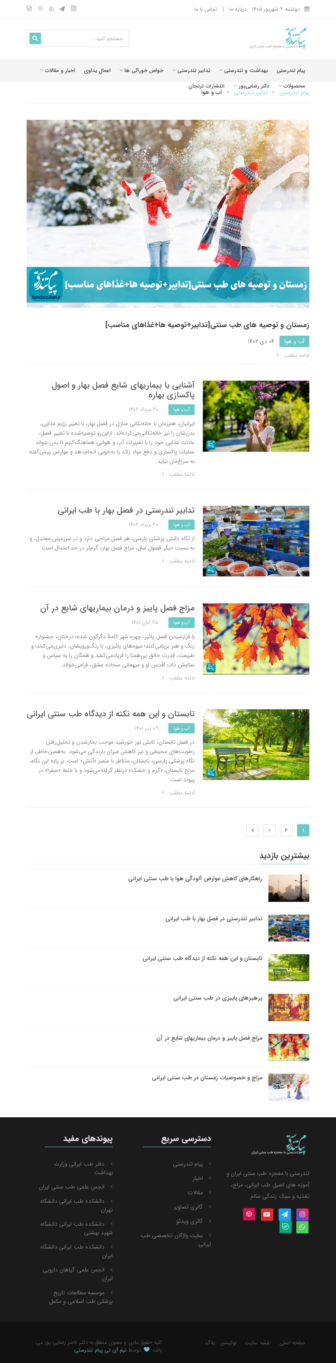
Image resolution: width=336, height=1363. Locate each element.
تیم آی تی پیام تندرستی (100, 1350)
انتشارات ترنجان (206, 86)
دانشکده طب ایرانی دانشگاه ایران (76, 1251)
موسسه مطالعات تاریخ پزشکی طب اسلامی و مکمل (81, 1297)
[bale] (29, 9)
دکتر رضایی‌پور (253, 86)
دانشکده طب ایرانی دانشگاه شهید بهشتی (76, 1228)
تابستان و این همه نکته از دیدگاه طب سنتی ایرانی (111, 714)
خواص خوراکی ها (143, 70)
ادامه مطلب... (294, 355)
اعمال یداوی (97, 70)
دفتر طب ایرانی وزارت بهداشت (83, 1168)
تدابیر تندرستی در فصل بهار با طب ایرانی (126, 510)
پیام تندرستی (291, 70)
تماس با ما (205, 9)
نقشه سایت (257, 1342)
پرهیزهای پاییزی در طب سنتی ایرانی (217, 997)
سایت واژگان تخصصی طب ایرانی (176, 1240)
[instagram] (74, 9)
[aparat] (40, 9)
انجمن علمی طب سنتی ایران (71, 1186)
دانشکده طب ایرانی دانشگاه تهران (76, 1205)
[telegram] (62, 9)
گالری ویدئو (189, 1221)
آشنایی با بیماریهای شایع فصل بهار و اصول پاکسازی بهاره (123, 390)
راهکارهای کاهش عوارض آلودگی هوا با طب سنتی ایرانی (195, 878)
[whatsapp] (51, 9)
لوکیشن (228, 1342)
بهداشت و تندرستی (245, 70)
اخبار (198, 1178)
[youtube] (267, 1215)
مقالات (195, 1192)
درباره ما (237, 9)
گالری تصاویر (188, 1206)
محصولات (293, 86)
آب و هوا (294, 341)
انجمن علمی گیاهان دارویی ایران (78, 1274)
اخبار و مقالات (59, 70)
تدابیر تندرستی (193, 70)
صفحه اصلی (292, 1342)
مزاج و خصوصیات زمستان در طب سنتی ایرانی (207, 1077)
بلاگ (211, 1342)
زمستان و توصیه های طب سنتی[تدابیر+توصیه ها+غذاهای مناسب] (207, 325)
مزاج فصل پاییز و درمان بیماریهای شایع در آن (117, 608)
